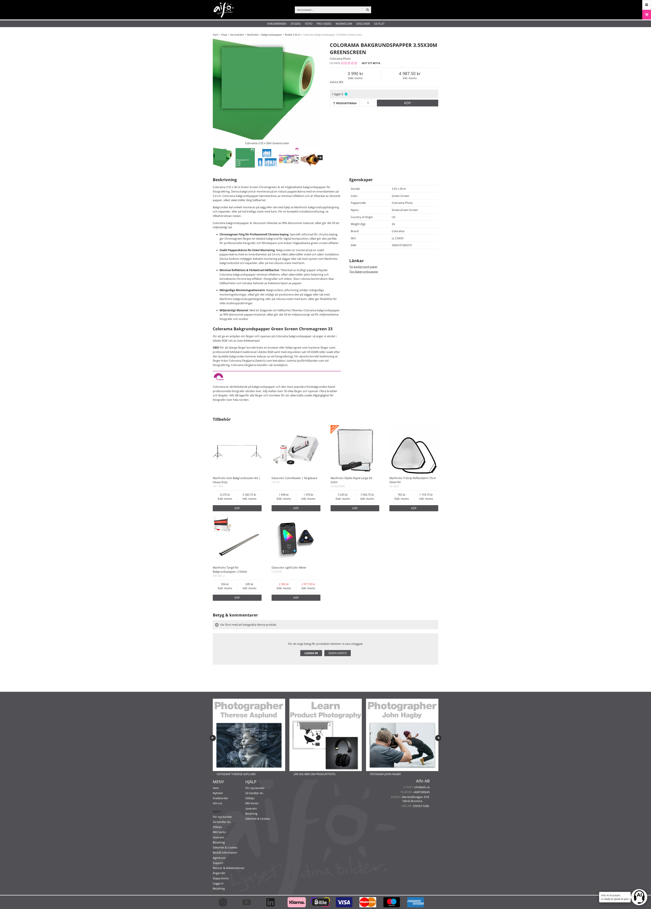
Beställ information (225, 852)
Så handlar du (222, 822)
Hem (216, 788)
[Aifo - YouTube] (248, 902)
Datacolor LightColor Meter (289, 567)
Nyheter (218, 793)
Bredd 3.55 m (292, 34)
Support (218, 863)
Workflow (344, 24)
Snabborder (220, 798)
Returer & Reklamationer (229, 868)
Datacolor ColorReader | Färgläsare (294, 478)
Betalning (219, 842)
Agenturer (219, 858)
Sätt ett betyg (371, 63)
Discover (363, 24)
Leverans (218, 837)
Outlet (379, 24)
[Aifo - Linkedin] (272, 902)
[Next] (320, 157)
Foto (308, 24)
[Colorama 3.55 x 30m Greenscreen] (267, 92)
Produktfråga (346, 103)
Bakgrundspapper (271, 34)
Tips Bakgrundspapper (363, 272)
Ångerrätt (219, 873)
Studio (296, 24)
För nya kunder (222, 817)
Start (215, 34)
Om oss (217, 803)
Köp (407, 103)
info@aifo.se (422, 787)
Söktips (217, 827)
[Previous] (213, 738)
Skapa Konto (221, 878)
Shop (224, 34)
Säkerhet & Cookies (225, 847)
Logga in (311, 653)
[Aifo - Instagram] (224, 902)
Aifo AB (423, 781)
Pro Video (324, 24)
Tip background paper (363, 267)
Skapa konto (337, 653)
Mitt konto (219, 832)
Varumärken (276, 24)
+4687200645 (421, 792)
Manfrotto (252, 34)
